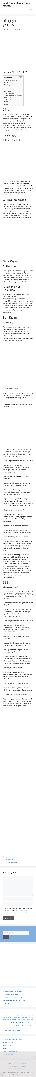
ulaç (9, 1030)
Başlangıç (8, 85)
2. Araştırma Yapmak (13, 89)
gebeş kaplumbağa (21, 1019)
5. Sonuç (9, 99)
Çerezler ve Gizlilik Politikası (12, 1039)
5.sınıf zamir (5, 1013)
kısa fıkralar (16, 1025)
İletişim (5, 1048)
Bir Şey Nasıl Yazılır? (13, 80)
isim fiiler (5, 1023)
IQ (32, 1019)
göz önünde (29, 1019)
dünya (16, 1015)
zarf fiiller (12, 1030)
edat (19, 1015)
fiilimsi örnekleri (21, 1017)
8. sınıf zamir (23, 1013)
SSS (6, 102)
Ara (4, 929)
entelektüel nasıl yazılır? (11, 994)
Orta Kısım (8, 91)
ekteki (4, 1017)
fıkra (13, 1019)
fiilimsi (11, 1017)
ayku (8, 1015)
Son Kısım (8, 97)
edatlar (22, 1015)
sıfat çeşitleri (25, 1028)
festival (7, 1017)
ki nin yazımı (5, 1025)
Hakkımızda (7, 1045)
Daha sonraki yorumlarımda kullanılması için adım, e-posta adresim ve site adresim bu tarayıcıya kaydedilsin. (18, 911)
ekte (32, 1015)
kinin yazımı (11, 1025)
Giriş (6, 82)
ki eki (32, 1023)
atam (5, 1015)
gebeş (15, 1019)
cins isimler (12, 1015)
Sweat (4, 1028)
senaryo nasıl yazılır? (12, 859)
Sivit (31, 1025)
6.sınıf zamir (11, 1013)
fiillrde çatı (9, 1019)
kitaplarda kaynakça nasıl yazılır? (14, 1000)
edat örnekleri (27, 1015)
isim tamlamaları (20, 1022)
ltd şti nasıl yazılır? (9, 1003)
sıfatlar (20, 1028)
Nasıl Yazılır (9, 857)
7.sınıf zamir (17, 1013)
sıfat (12, 1028)
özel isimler (17, 1030)
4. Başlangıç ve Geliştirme (14, 95)
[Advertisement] (18, 52)
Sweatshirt (8, 1028)
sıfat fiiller (16, 1028)
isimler (8, 1023)
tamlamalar (5, 1030)
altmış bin (28, 1013)
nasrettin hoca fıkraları (25, 1025)
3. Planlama (10, 93)
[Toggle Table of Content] (20, 77)
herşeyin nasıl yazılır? (12, 862)
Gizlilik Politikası (8, 1042)
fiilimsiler (15, 1017)
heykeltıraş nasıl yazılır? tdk (12, 997)
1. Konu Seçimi (11, 87)
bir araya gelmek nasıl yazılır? (13, 991)
